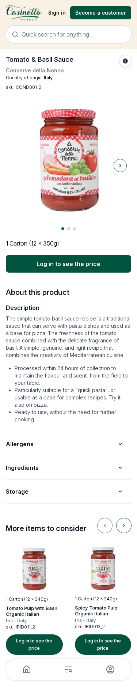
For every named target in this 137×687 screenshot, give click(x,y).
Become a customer (100, 13)
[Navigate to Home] (24, 13)
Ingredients (22, 467)
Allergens (20, 444)
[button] (34, 597)
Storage (17, 491)
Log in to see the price (68, 263)
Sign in (57, 13)
